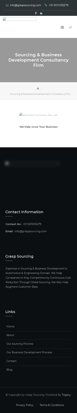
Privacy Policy (24, 405)
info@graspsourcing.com (25, 5)
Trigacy (66, 394)
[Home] (38, 88)
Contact (11, 361)
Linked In (41, 13)
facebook (36, 13)
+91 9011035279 (58, 5)
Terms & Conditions (52, 405)
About (10, 335)
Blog (9, 369)
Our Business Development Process (29, 352)
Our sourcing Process (19, 343)
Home (10, 326)
